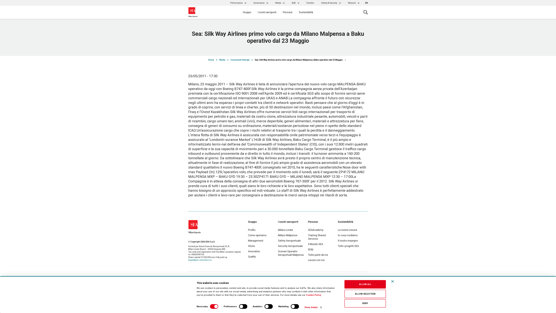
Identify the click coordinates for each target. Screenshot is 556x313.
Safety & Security (329, 3)
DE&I (310, 249)
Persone (287, 12)
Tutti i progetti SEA (348, 246)
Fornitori (310, 3)
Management (255, 240)
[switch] (243, 306)
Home (211, 60)
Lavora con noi (316, 260)
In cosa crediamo (348, 235)
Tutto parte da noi (318, 254)
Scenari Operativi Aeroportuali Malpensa (291, 253)
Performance (236, 3)
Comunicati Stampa (240, 60)
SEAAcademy (315, 229)
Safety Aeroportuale (289, 240)
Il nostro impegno (348, 240)
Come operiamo (257, 235)
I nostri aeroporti (267, 12)
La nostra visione (347, 229)
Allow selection (365, 293)
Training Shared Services (317, 237)
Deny (365, 303)
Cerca (365, 12)
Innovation (254, 251)
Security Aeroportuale (290, 246)
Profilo (251, 229)
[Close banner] (392, 281)
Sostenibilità (306, 12)
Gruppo (247, 12)
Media (278, 3)
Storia (251, 246)
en (366, 3)
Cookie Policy (313, 295)
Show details (311, 307)
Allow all (365, 284)
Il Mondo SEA (315, 244)
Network (352, 3)
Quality (252, 256)
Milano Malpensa (287, 235)
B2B (294, 3)
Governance (259, 3)
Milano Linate (285, 229)
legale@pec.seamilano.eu (200, 260)
